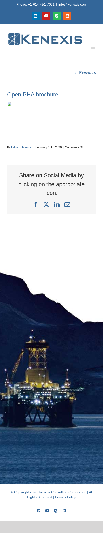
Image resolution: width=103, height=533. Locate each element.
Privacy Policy (65, 497)
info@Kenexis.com (72, 4)
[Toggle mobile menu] (93, 48)
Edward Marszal (21, 147)
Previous (87, 72)
